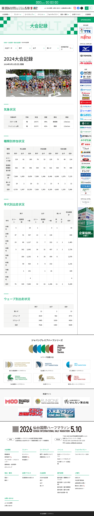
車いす (49, 48)
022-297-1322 (69, 440)
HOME (5, 42)
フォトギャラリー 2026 (81, 454)
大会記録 (10, 42)
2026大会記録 (44, 477)
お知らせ (77, 477)
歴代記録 (60, 473)
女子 (34, 48)
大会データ (8, 48)
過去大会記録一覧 (62, 492)
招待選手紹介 (64, 48)
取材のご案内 (79, 486)
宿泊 (6, 477)
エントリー (25, 454)
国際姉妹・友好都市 (10, 464)
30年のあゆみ (79, 488)
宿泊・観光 (63, 14)
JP (86, 8)
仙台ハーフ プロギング (63, 459)
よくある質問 (48, 8)
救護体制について (45, 457)
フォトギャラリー (52, 14)
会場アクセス (76, 14)
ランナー (17, 14)
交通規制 (88, 14)
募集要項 (24, 457)
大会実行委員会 (79, 480)
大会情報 (5, 14)
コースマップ (29, 14)
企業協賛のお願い (66, 8)
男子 (20, 48)
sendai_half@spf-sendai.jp (74, 443)
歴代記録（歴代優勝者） (64, 487)
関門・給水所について (46, 454)
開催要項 (7, 454)
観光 (6, 480)
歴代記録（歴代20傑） (63, 490)
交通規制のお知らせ (28, 477)
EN (90, 8)
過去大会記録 (17, 42)
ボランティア (8, 467)
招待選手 (7, 457)
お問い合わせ (57, 8)
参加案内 (24, 460)
